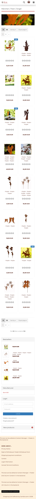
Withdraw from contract (10, 491)
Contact (3, 458)
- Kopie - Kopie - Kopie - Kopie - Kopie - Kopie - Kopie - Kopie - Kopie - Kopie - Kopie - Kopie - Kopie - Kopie (9, 159)
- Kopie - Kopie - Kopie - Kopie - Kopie (26, 159)
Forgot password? (8, 421)
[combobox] (13, 30)
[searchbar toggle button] (24, 2)
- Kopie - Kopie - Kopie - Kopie (26, 54)
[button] (3, 30)
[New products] (32, 428)
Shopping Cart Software (10, 496)
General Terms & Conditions (10, 465)
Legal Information (7, 462)
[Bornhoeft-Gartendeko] (4, 2)
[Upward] (31, 496)
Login (18, 414)
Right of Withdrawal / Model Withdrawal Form (15, 452)
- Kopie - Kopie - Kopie (26, 89)
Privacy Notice (5, 449)
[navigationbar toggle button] (33, 2)
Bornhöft (6, 392)
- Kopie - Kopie (10, 226)
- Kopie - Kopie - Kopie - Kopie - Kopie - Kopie (26, 193)
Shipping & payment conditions (11, 455)
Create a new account (10, 418)
